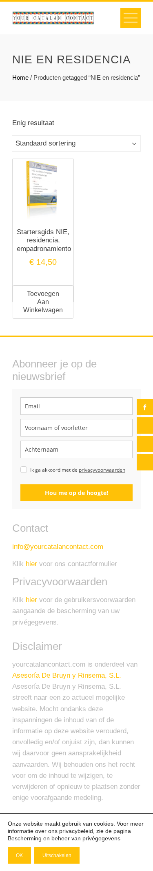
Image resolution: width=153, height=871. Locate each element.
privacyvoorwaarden (102, 469)
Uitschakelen (56, 855)
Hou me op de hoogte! (76, 493)
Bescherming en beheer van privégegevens (64, 838)
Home (20, 77)
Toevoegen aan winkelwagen (43, 301)
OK (19, 855)
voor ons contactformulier (71, 564)
